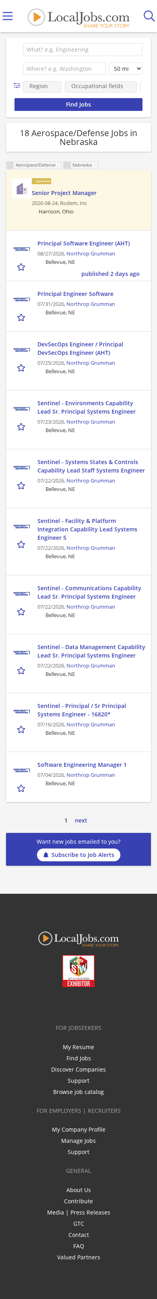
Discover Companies (78, 1069)
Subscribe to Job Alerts (83, 855)
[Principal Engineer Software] (22, 300)
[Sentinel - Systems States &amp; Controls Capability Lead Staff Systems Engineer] (22, 468)
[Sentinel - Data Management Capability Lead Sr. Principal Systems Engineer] (22, 653)
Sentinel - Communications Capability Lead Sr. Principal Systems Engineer (89, 592)
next (81, 820)
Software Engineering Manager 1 (82, 764)
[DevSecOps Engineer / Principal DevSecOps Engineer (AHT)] (22, 350)
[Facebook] (47, 1003)
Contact (78, 1235)
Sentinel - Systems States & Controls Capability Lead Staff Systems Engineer (91, 466)
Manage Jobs (78, 1140)
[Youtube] (87, 1003)
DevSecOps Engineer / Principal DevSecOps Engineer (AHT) (80, 348)
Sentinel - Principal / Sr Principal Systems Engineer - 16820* (81, 710)
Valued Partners (78, 1257)
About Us (78, 1190)
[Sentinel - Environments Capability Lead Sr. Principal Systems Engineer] (22, 409)
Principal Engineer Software (75, 294)
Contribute (78, 1201)
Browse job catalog (78, 1092)
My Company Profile (78, 1129)
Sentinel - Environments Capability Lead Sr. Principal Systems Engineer (86, 407)
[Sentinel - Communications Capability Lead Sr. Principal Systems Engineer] (22, 594)
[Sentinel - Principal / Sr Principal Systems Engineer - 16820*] (22, 712)
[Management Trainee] (22, 189)
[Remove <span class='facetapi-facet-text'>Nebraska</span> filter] (67, 165)
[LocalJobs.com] (78, 16)
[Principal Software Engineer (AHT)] (22, 249)
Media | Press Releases (78, 1212)
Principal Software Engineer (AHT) (83, 243)
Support (78, 1080)
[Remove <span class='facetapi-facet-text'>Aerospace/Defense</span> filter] (10, 165)
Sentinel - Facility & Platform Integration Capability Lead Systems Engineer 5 (87, 529)
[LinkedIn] (73, 1003)
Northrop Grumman (90, 253)
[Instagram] (100, 1003)
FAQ (78, 1246)
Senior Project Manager (64, 193)
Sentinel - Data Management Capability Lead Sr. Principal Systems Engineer (91, 651)
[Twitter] (60, 1003)
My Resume (78, 1047)
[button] (18, 85)
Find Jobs (78, 1058)
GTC (78, 1223)
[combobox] (83, 49)
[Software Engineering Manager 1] (22, 770)
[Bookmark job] (22, 266)
